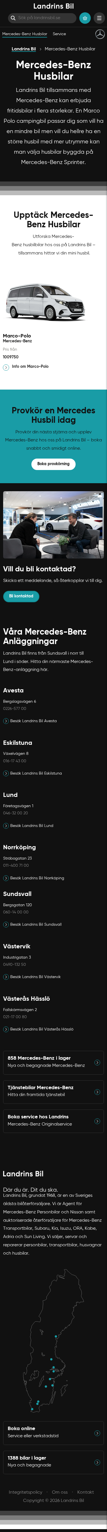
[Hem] (54, 6)
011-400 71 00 (16, 866)
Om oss (60, 1492)
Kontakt (85, 1492)
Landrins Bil (24, 49)
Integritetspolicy (25, 1492)
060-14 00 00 (16, 912)
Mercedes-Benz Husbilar (24, 34)
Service (59, 34)
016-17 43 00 (14, 761)
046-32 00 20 (15, 813)
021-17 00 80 (15, 1017)
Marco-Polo (17, 336)
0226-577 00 (14, 709)
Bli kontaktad (21, 596)
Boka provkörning (53, 464)
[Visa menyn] (99, 18)
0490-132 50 (14, 965)
